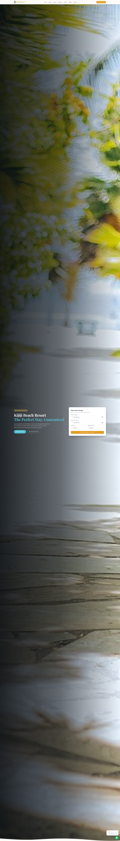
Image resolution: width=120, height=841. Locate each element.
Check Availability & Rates (87, 432)
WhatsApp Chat (35, 431)
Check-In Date (74, 414)
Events (65, 2)
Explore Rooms (20, 431)
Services (60, 2)
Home (45, 2)
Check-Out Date (75, 420)
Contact (75, 2)
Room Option (91, 425)
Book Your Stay (101, 2)
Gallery (70, 2)
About (50, 2)
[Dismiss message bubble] (117, 831)
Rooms (54, 2)
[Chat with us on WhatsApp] (116, 837)
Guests (72, 425)
